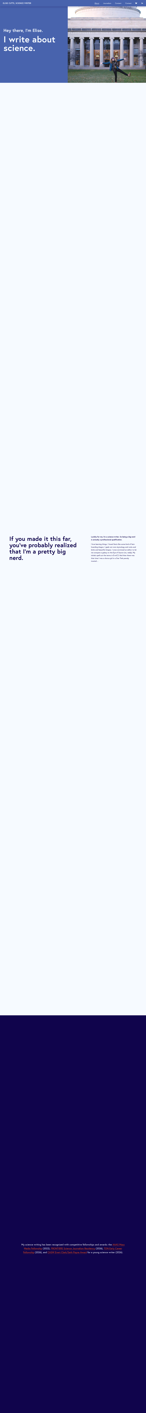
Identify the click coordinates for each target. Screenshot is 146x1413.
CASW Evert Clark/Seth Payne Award (67, 1252)
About (97, 3)
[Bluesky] (136, 3)
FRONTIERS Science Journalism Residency (73, 1248)
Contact (128, 3)
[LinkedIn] (142, 3)
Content (118, 3)
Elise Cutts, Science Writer (17, 3)
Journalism (107, 3)
